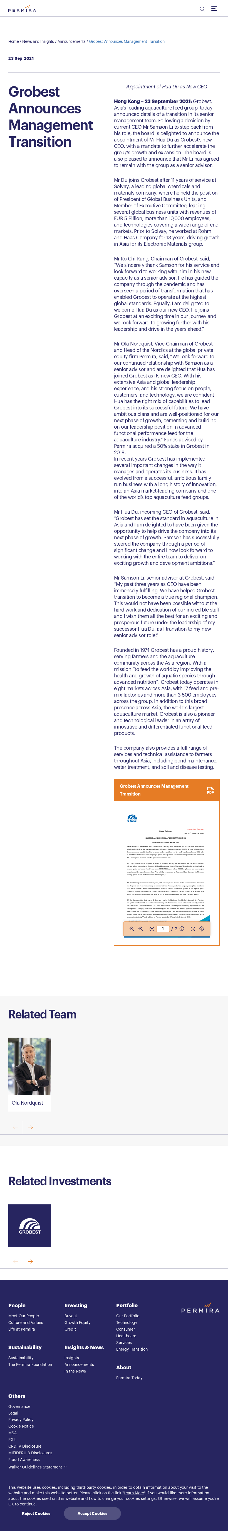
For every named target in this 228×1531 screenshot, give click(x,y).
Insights (72, 1358)
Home (13, 42)
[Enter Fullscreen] (193, 929)
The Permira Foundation (30, 1365)
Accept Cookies (92, 1513)
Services (124, 1343)
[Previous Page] (152, 929)
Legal (13, 1413)
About (123, 1367)
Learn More (134, 1493)
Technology (126, 1323)
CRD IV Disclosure (24, 1446)
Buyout (71, 1316)
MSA (12, 1433)
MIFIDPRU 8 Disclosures (30, 1453)
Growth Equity (77, 1323)
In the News (75, 1371)
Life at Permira (21, 1329)
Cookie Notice (21, 1426)
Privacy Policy (20, 1420)
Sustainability (25, 1347)
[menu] (215, 8)
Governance (19, 1407)
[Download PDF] (202, 929)
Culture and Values (25, 1323)
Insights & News (84, 1347)
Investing (76, 1305)
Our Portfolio (127, 1316)
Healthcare (126, 1336)
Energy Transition (132, 1349)
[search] (201, 10)
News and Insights (38, 42)
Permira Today (129, 1378)
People (17, 1305)
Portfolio (127, 1305)
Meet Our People (23, 1316)
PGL (12, 1440)
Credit (70, 1329)
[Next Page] (182, 929)
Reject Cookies (36, 1513)
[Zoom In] (140, 929)
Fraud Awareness (24, 1460)
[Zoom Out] (132, 929)
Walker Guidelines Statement (35, 1467)
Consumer (125, 1329)
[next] (30, 1127)
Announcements (72, 42)
